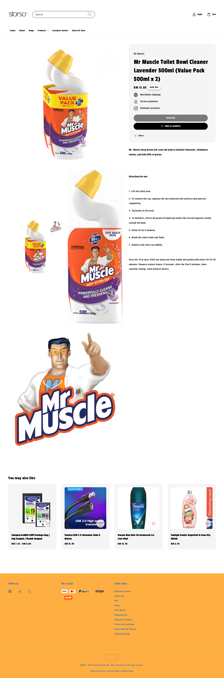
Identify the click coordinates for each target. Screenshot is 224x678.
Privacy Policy (113, 671)
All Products (120, 610)
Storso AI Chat (78, 30)
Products (42, 30)
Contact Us (119, 596)
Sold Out (170, 117)
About (22, 30)
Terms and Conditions (124, 624)
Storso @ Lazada (122, 634)
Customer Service (60, 30)
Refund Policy (128, 671)
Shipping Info (120, 615)
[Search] (89, 14)
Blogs (31, 30)
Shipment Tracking (123, 619)
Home (12, 30)
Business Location (122, 591)
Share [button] (141, 135)
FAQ (116, 600)
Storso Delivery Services (125, 629)
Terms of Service (97, 671)
